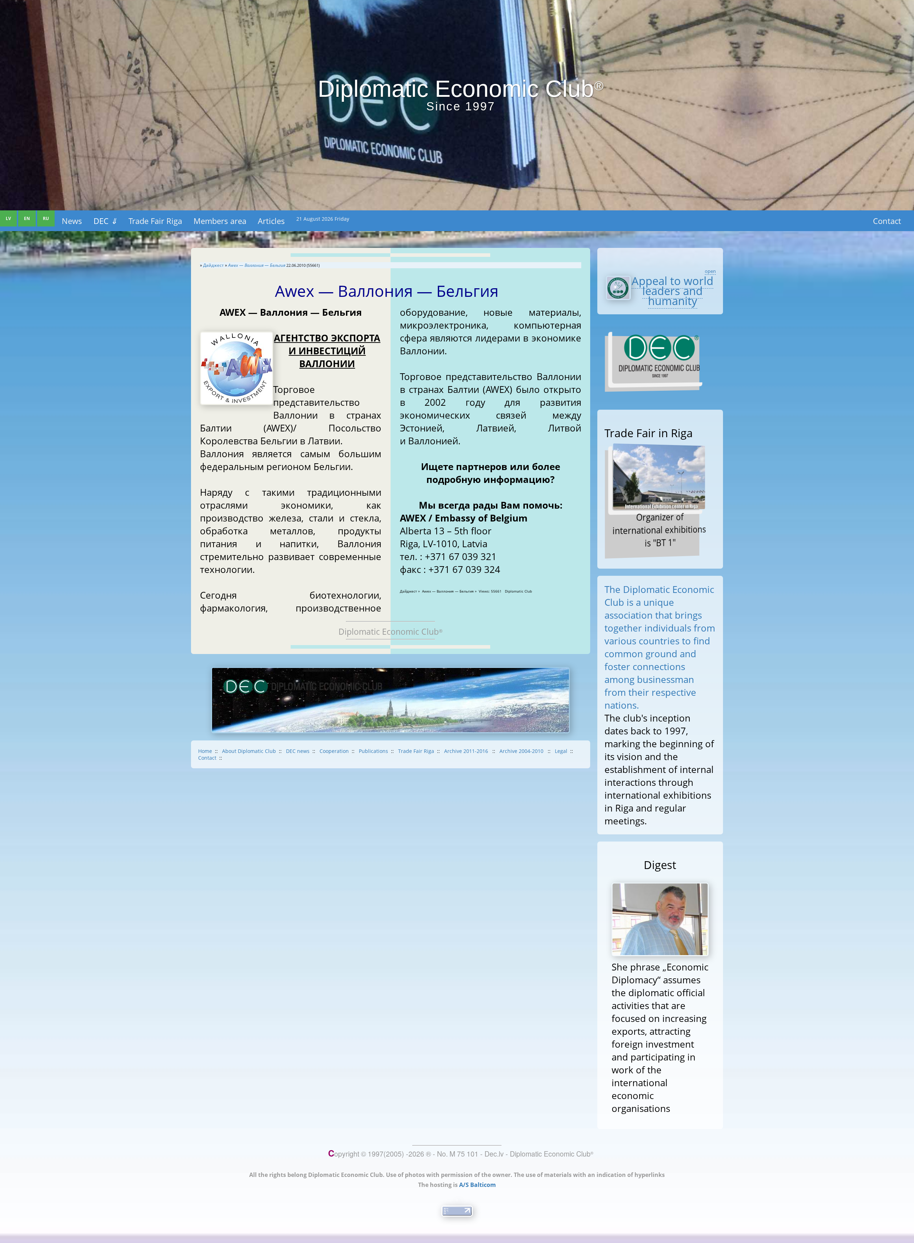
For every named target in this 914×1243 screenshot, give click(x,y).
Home (205, 751)
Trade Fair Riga (155, 220)
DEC (105, 220)
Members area (220, 220)
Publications (373, 751)
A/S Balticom (477, 1185)
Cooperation (334, 751)
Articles (271, 220)
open (710, 271)
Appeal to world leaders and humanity (672, 290)
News (72, 220)
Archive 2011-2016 (466, 751)
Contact (887, 220)
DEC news (298, 751)
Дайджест (213, 265)
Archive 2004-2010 (522, 751)
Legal (561, 751)
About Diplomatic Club (249, 751)
